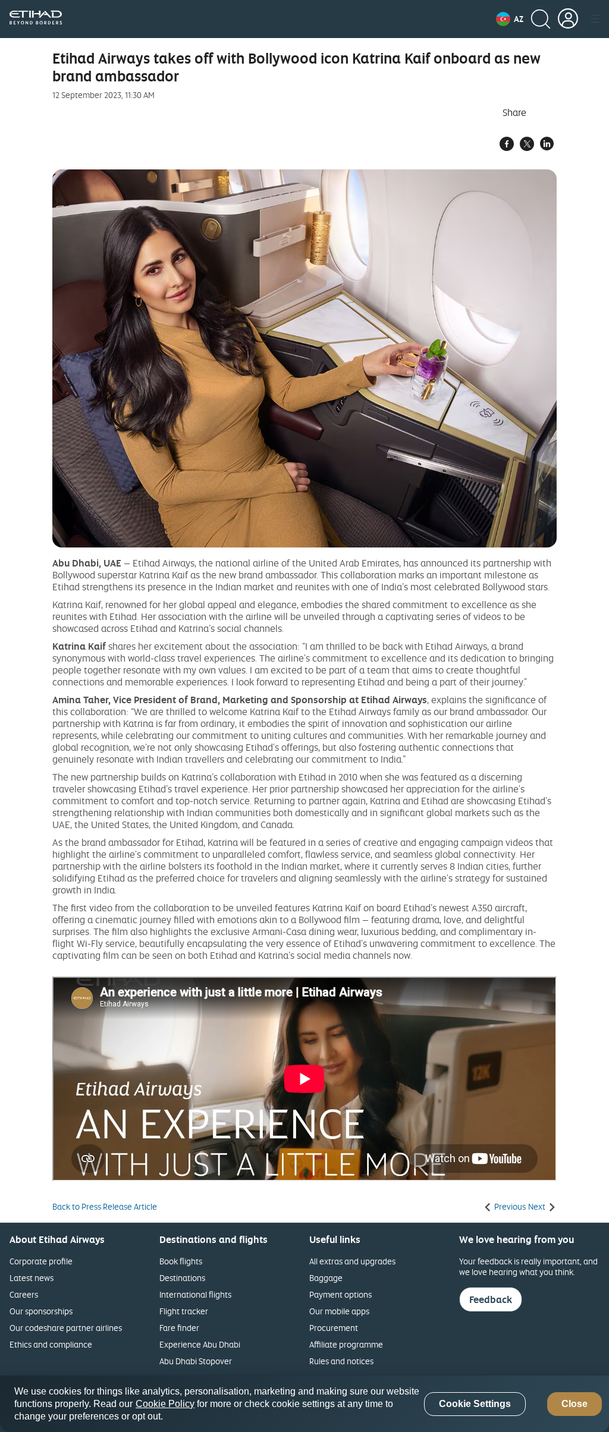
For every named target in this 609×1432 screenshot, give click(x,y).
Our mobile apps (339, 1311)
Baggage (326, 1277)
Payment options (340, 1294)
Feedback (490, 1299)
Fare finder (179, 1327)
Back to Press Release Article (104, 1206)
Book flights (180, 1261)
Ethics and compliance (51, 1344)
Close (574, 1404)
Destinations (182, 1277)
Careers (24, 1294)
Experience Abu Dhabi (199, 1344)
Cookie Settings (475, 1404)
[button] (509, 19)
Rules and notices (341, 1361)
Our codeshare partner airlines (66, 1327)
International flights (195, 1294)
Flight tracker (183, 1311)
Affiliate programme (346, 1344)
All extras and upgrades (352, 1261)
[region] (304, 1404)
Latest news (32, 1277)
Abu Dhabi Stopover (195, 1361)
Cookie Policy (165, 1404)
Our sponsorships (41, 1311)
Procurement (333, 1327)
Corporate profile (41, 1261)
